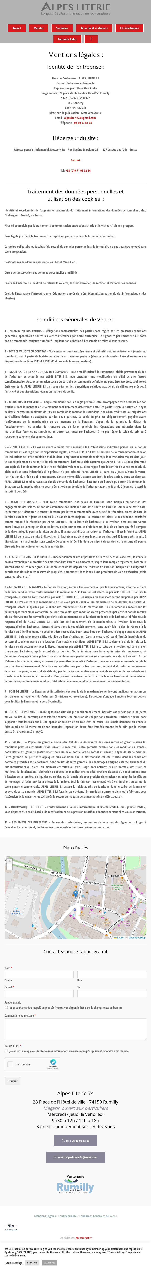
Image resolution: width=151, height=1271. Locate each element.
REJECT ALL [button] (32, 1262)
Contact (75, 160)
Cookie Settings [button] (14, 1262)
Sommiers (62, 28)
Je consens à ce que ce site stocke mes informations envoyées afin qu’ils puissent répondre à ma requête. (69, 1051)
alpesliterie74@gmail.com (80, 118)
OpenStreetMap (137, 937)
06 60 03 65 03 (83, 123)
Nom (8, 968)
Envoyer (12, 1081)
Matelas (38, 28)
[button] (75, 894)
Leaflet (120, 937)
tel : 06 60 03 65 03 (77, 1140)
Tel (78, 987)
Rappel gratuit (13, 1003)
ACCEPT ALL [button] (49, 1262)
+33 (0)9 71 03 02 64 (78, 170)
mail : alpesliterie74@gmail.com (77, 1157)
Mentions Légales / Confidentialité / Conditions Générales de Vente (75, 1216)
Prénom (8, 980)
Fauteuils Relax (67, 39)
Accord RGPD (13, 1046)
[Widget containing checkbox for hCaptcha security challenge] (32, 1064)
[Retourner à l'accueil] (75, 9)
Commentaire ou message (20, 1016)
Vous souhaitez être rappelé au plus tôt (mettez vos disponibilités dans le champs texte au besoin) (66, 1008)
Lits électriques (129, 28)
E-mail (9, 987)
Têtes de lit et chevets (94, 28)
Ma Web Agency (84, 1237)
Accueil (17, 28)
